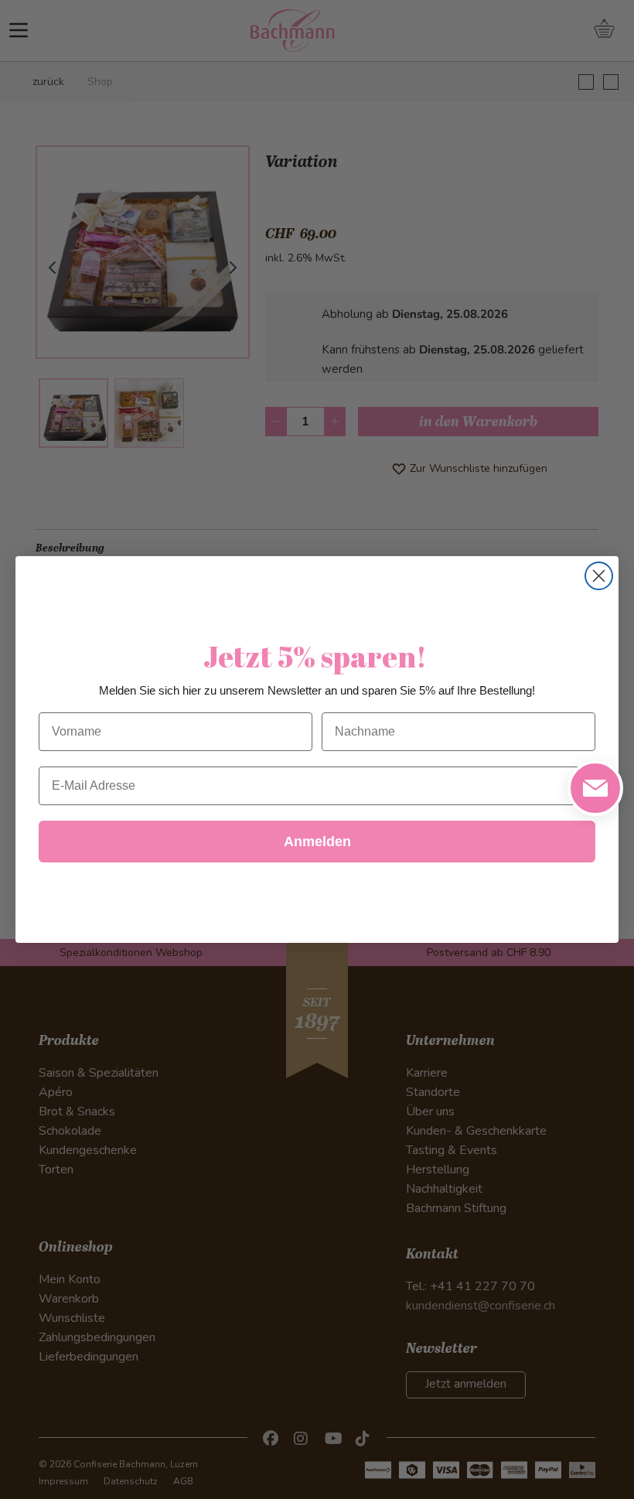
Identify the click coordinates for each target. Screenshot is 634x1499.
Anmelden (317, 841)
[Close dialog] (598, 575)
